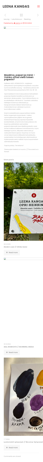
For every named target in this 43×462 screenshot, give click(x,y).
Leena (17, 23)
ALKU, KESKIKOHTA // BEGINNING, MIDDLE (19, 347)
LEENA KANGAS (16, 6)
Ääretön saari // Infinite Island (15, 247)
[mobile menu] (38, 4)
